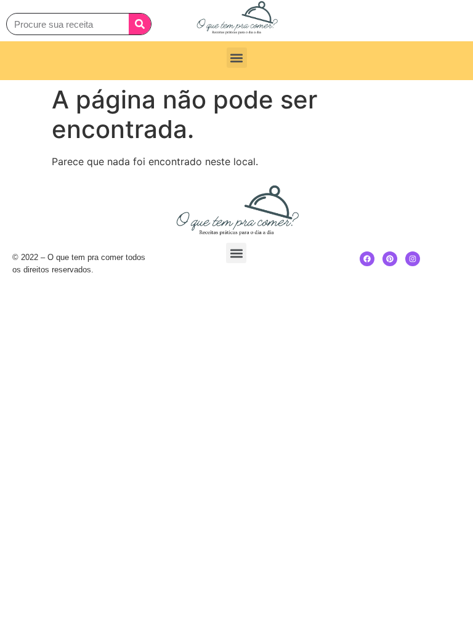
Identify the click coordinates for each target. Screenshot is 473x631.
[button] (237, 57)
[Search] (140, 24)
